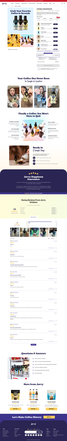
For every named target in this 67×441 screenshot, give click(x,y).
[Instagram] (26, 435)
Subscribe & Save (5, 436)
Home (9, 6)
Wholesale (16, 436)
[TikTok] (31, 435)
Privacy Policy (55, 433)
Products (12, 6)
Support (47, 433)
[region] (33, 232)
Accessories (4, 434)
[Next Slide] (56, 232)
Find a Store (48, 435)
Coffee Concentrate (32, 3)
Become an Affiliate (17, 434)
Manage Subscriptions (48, 431)
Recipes (50, 3)
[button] (40, 10)
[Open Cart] (64, 3)
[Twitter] (36, 435)
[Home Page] (4, 3)
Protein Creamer (39, 3)
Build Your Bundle (5, 430)
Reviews (47, 434)
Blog (15, 433)
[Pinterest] (33, 435)
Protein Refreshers (24, 3)
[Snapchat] (41, 435)
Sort (49, 238)
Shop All (12, 3)
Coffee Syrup (45, 3)
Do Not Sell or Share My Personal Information (58, 435)
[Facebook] (28, 435)
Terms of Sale (55, 432)
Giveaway (16, 430)
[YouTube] (39, 435)
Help (54, 3)
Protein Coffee (17, 3)
